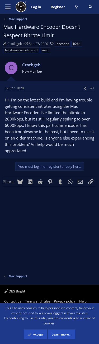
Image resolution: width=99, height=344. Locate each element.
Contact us (12, 301)
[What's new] (77, 7)
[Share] (85, 88)
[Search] (90, 7)
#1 (92, 88)
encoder (62, 43)
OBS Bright (16, 291)
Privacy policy (64, 301)
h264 (77, 43)
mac (45, 50)
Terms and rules (37, 301)
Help (83, 301)
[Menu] (8, 7)
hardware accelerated (21, 50)
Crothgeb (14, 43)
